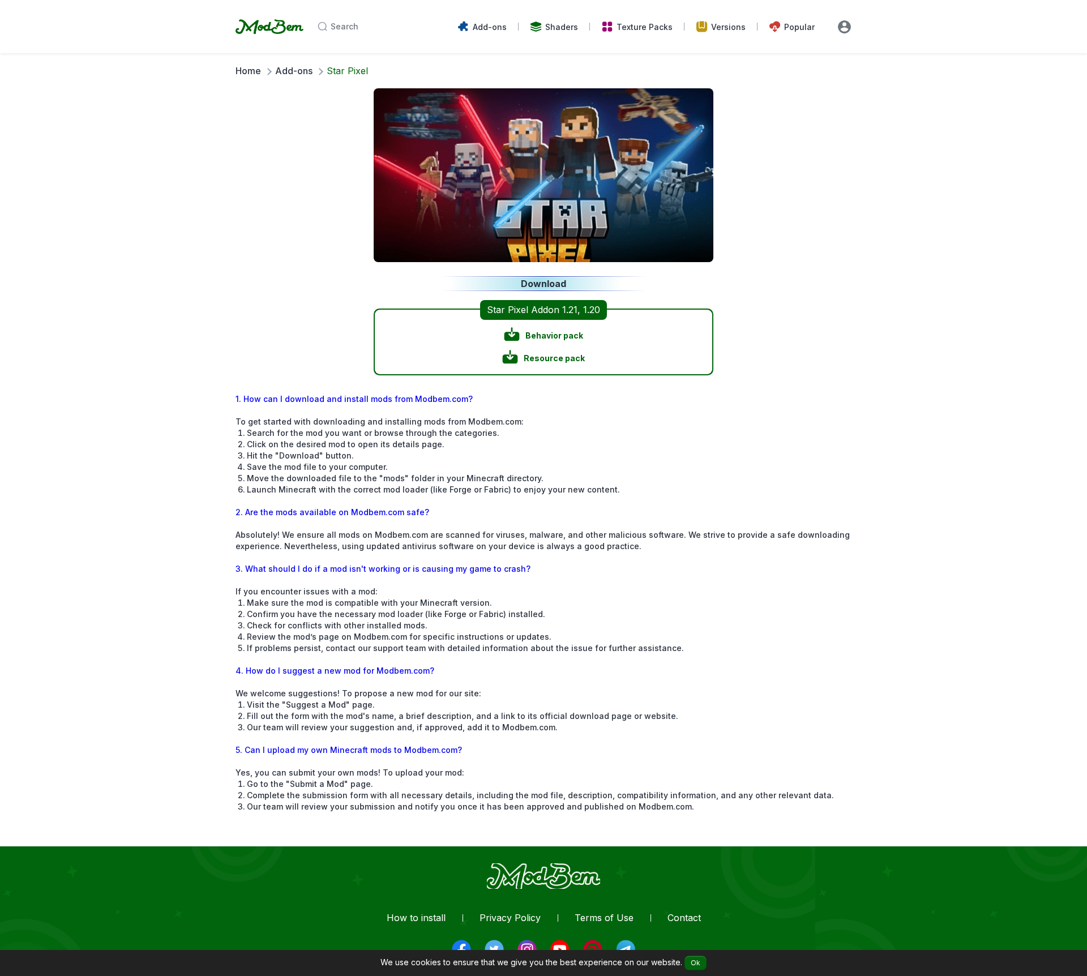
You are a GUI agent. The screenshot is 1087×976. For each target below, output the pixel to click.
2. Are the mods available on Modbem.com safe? (332, 512)
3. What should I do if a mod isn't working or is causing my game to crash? (383, 568)
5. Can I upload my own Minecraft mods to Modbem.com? (349, 750)
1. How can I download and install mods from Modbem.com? (354, 399)
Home (248, 70)
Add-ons (294, 70)
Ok (695, 962)
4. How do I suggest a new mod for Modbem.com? (335, 670)
